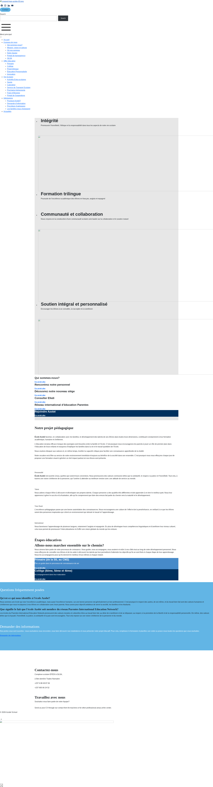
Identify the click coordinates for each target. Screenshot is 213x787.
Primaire (10, 64)
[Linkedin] (9, 6)
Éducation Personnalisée (17, 72)
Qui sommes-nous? (14, 45)
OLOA (9, 58)
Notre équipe (12, 53)
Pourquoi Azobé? (14, 101)
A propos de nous (10, 42)
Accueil (6, 40)
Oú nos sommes (13, 50)
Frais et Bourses (13, 93)
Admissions (8, 98)
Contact (5, 10)
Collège (10, 66)
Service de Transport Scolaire (18, 87)
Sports (9, 82)
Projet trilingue (13, 69)
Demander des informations (10, 635)
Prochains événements (16, 90)
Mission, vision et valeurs (17, 48)
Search (3, 14)
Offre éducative (9, 61)
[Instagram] (5, 6)
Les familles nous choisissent (18, 109)
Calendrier (11, 85)
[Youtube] (12, 6)
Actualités (7, 111)
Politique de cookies (8, 715)
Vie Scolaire (8, 77)
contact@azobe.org (42, 692)
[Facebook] (2, 6)
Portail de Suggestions (16, 95)
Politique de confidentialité (27, 715)
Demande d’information (16, 103)
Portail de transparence (16, 56)
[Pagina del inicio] (12, 1)
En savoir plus (40, 382)
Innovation (11, 74)
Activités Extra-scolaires (16, 80)
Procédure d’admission (16, 106)
